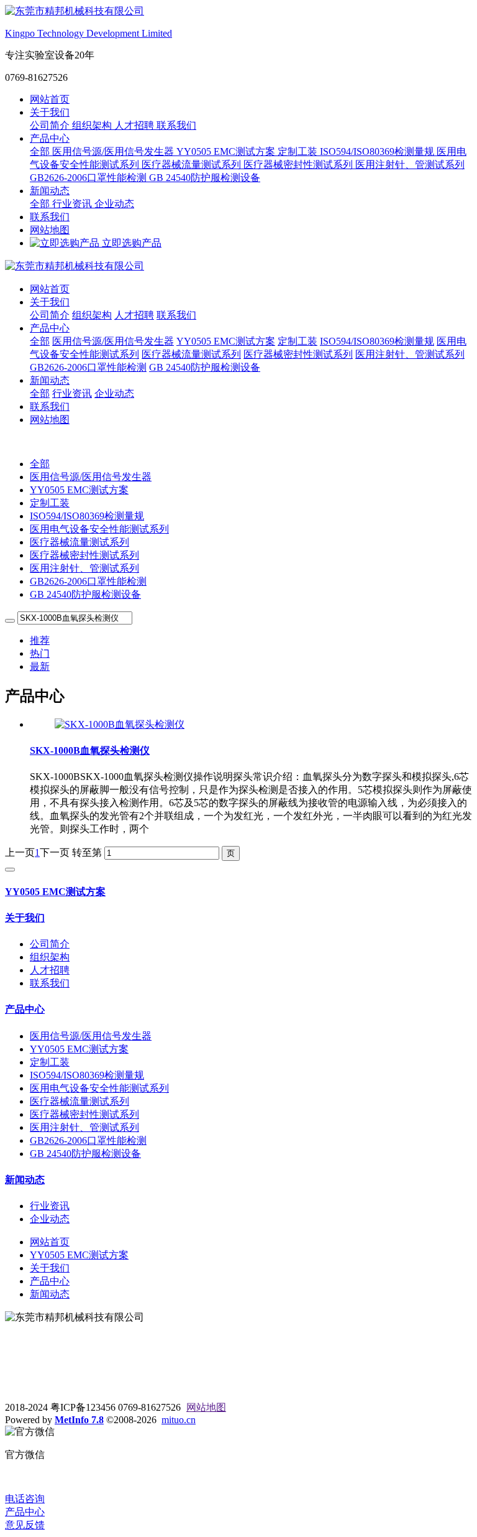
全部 (41, 151)
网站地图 (50, 230)
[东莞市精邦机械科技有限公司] (238, 266)
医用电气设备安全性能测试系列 (99, 529)
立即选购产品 (130, 243)
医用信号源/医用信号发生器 (114, 151)
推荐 (40, 640)
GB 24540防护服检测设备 (204, 177)
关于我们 (50, 112)
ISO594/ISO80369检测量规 (378, 151)
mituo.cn (178, 1419)
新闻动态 (50, 190)
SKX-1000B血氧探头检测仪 (90, 750)
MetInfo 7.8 (79, 1419)
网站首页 (50, 99)
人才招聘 (135, 125)
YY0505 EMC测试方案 (227, 151)
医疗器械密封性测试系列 (299, 164)
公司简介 (51, 125)
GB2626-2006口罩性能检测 (89, 177)
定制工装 (299, 151)
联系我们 (176, 125)
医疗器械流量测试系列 (192, 164)
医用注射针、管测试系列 (410, 164)
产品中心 (50, 138)
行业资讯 (73, 203)
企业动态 (114, 203)
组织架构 (93, 125)
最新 (40, 666)
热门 (40, 653)
